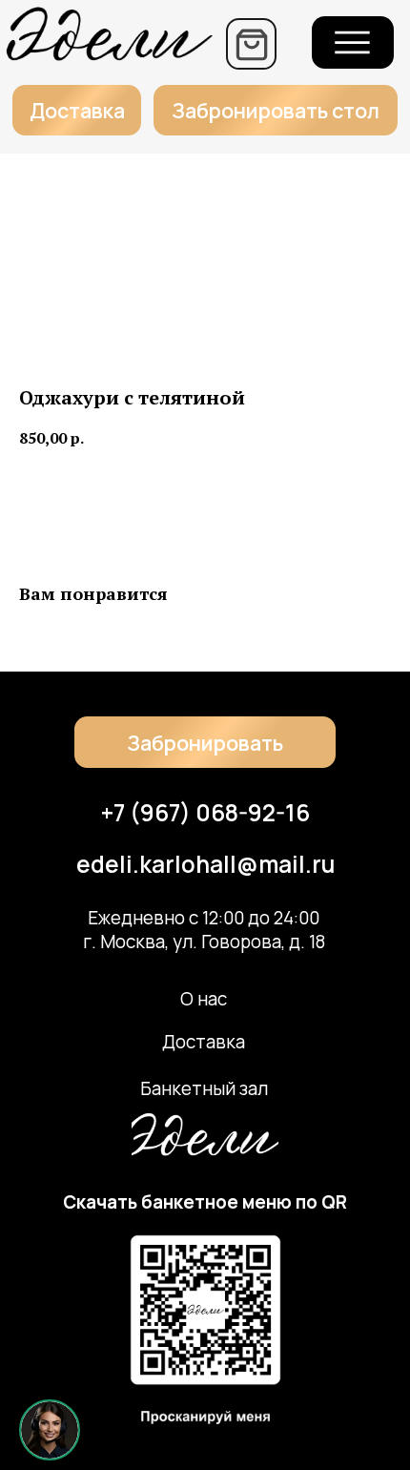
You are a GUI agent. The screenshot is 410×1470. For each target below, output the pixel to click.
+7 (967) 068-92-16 (205, 812)
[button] (275, 110)
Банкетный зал (204, 1088)
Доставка (203, 1041)
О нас (203, 998)
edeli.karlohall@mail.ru (205, 864)
